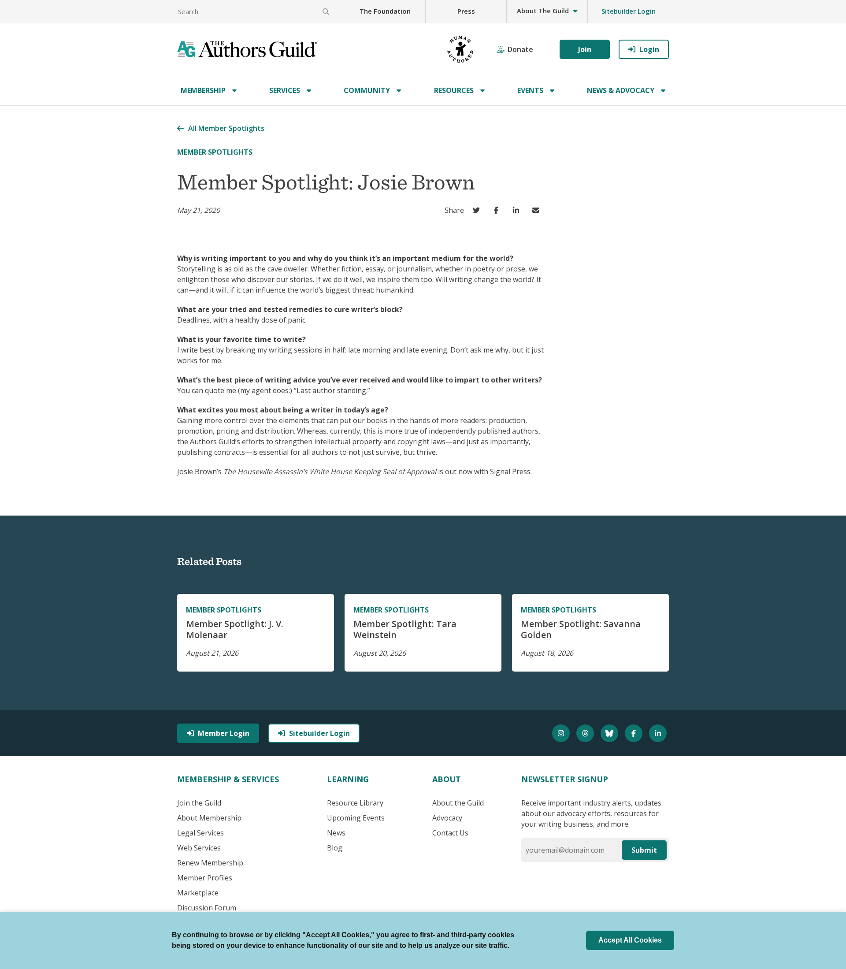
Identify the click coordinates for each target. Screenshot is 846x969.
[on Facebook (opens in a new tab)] (498, 210)
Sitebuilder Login (628, 11)
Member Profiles (204, 878)
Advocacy (447, 818)
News (336, 833)
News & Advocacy (620, 90)
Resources (454, 90)
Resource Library (355, 803)
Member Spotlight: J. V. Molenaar (234, 629)
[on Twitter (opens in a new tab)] (478, 210)
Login (649, 49)
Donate (520, 49)
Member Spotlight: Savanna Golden (581, 629)
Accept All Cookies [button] (630, 940)
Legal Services (200, 833)
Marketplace (198, 893)
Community (367, 90)
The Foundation (385, 11)
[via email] (537, 210)
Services (284, 90)
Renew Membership (210, 863)
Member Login (223, 733)
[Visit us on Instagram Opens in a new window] (562, 733)
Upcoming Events (356, 818)
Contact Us (450, 833)
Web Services (199, 848)
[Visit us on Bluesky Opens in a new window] (610, 733)
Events (530, 90)
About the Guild (458, 803)
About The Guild (543, 10)
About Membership (209, 818)
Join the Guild (199, 803)
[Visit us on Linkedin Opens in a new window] (659, 733)
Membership (203, 90)
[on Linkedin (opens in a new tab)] (517, 210)
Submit (644, 850)
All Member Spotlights (226, 128)
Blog (334, 848)
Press (466, 11)
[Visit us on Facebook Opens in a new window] (635, 733)
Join (584, 49)
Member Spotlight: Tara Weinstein (404, 629)
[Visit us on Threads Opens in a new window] (586, 733)
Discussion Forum (206, 908)
